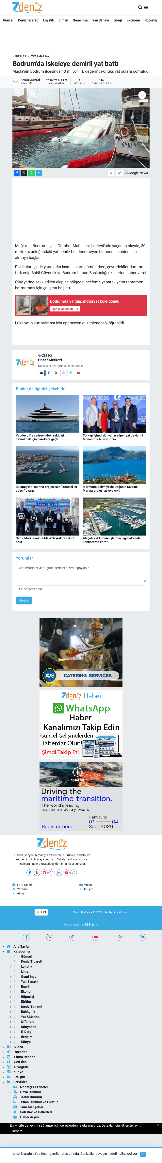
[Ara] (140, 7)
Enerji (117, 20)
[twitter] (49, 937)
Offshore (27, 1022)
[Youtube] (78, 373)
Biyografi (20, 1067)
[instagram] (72, 937)
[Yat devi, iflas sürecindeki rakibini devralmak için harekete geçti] (47, 413)
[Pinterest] (44, 872)
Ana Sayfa (21, 946)
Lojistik (48, 20)
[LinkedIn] (59, 872)
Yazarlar (22, 889)
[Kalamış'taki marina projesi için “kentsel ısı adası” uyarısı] (47, 465)
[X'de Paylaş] (24, 173)
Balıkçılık (27, 1012)
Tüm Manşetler (31, 1107)
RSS (43, 912)
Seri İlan (20, 1062)
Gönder (24, 600)
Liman (63, 20)
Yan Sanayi (100, 20)
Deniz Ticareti (28, 20)
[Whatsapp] (73, 872)
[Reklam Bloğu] (81, 652)
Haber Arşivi (29, 1117)
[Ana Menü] (146, 7)
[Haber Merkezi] (25, 362)
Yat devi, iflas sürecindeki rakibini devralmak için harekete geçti (40, 437)
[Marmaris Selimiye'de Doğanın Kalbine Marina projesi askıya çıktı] (114, 465)
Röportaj (150, 20)
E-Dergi (26, 1032)
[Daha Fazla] (39, 173)
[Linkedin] (71, 373)
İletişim (88, 889)
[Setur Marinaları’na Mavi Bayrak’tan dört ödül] (47, 516)
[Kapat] (159, 1125)
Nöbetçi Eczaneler (34, 1087)
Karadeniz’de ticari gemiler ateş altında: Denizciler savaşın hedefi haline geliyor (79, 1154)
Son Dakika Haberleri (36, 1112)
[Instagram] (63, 373)
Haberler (19, 56)
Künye (20, 893)
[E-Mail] (41, 373)
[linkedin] (142, 937)
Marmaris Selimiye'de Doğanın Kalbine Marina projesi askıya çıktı (110, 488)
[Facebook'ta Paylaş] (17, 173)
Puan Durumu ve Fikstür (39, 1102)
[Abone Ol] (136, 173)
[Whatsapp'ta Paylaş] (31, 173)
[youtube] (95, 937)
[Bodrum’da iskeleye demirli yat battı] (81, 128)
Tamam (17, 1131)
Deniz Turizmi (31, 1007)
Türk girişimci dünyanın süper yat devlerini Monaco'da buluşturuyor (113, 437)
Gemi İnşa (80, 20)
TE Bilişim (91, 924)
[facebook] (26, 937)
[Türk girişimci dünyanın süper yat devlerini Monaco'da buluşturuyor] (114, 413)
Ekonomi (133, 20)
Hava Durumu (30, 1092)
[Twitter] (56, 373)
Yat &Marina (40, 56)
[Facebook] (48, 373)
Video (88, 885)
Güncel (8, 20)
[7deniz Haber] (27, 7)
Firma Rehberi (24, 1057)
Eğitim (25, 1002)
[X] (37, 872)
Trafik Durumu (31, 1097)
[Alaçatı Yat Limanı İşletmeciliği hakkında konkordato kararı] (114, 516)
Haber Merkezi (50, 360)
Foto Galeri (24, 885)
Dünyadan (28, 1027)
